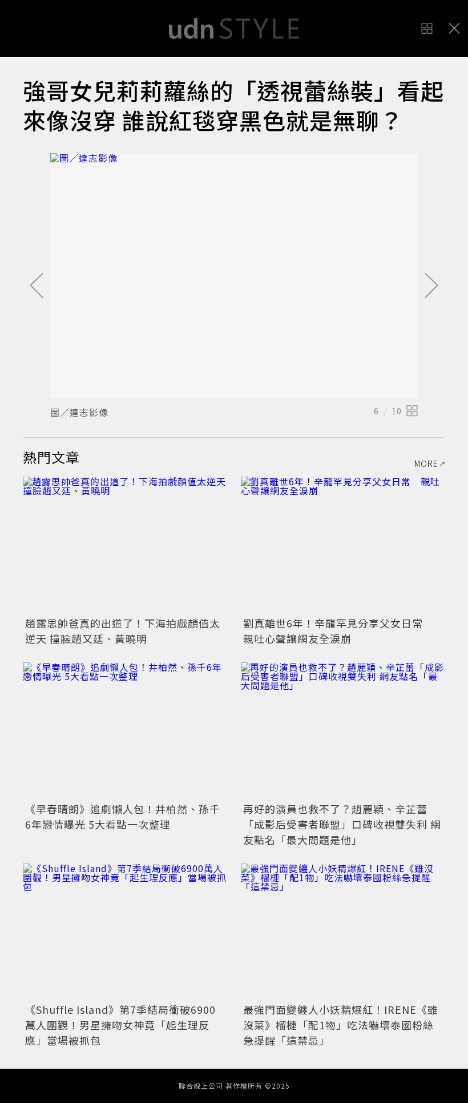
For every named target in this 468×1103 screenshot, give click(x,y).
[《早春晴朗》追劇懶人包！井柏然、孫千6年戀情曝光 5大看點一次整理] (125, 730)
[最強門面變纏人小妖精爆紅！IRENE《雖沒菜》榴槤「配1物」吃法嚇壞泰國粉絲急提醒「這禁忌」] (343, 932)
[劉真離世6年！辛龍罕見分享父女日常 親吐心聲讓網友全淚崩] (343, 545)
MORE (426, 463)
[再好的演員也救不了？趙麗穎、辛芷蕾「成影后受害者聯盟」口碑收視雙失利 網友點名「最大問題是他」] (343, 730)
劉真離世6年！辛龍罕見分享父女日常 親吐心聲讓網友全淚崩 (338, 631)
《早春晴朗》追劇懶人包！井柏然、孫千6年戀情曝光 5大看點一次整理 (122, 816)
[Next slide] (431, 286)
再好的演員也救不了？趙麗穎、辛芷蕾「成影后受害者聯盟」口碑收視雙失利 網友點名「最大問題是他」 (342, 824)
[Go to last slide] (36, 286)
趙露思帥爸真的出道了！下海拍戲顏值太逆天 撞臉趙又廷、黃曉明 (122, 631)
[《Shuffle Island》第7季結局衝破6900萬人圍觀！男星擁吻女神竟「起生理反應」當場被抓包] (125, 932)
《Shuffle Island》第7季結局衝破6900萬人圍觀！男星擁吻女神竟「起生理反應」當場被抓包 (120, 1025)
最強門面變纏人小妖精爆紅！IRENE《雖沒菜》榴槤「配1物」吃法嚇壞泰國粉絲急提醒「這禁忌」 (340, 1025)
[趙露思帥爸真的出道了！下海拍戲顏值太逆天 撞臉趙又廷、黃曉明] (125, 545)
